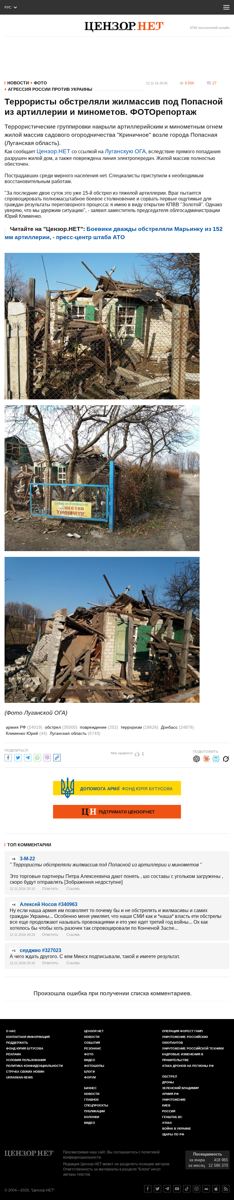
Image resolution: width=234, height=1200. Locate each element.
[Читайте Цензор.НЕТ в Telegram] (167, 1188)
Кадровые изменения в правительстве (182, 1057)
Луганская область (75, 733)
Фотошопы (94, 1065)
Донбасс (177, 727)
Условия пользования (26, 1060)
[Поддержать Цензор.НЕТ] (117, 812)
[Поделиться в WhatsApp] (37, 756)
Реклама (13, 1054)
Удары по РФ (173, 1134)
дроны (168, 1082)
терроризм (139, 727)
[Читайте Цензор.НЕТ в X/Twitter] (157, 1188)
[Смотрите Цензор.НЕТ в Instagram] (196, 1188)
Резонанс (92, 1048)
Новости (18, 82)
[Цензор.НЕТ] (124, 27)
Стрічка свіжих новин (25, 1071)
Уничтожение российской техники (193, 1048)
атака (167, 1122)
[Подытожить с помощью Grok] (225, 758)
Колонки (91, 1117)
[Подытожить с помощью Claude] (206, 758)
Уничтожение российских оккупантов (185, 1039)
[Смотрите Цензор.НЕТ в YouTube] (177, 1188)
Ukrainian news (19, 1077)
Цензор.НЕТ (53, 151)
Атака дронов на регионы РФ (188, 1065)
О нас (11, 1031)
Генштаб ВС (172, 1117)
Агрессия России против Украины (50, 89)
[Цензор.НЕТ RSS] (225, 1188)
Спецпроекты (96, 1105)
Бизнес (90, 1088)
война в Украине (176, 1128)
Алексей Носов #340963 (48, 904)
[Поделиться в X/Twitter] (18, 756)
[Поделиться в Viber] (47, 756)
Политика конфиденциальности (34, 1065)
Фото (40, 82)
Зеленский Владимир (180, 1088)
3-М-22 (27, 858)
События (92, 1042)
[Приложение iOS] (216, 1188)
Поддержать (17, 1042)
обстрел (61, 727)
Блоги (89, 1071)
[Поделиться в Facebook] (8, 756)
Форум (90, 1077)
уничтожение (174, 1099)
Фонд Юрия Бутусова (24, 1048)
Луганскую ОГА (125, 151)
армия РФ (24, 727)
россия (168, 1111)
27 (214, 83)
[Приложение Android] (206, 1188)
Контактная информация (28, 1037)
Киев (166, 1105)
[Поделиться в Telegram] (27, 756)
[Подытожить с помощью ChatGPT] (196, 758)
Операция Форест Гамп (182, 1031)
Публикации (94, 1111)
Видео (89, 1060)
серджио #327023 (40, 950)
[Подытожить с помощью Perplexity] (216, 758)
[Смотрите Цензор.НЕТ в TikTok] (186, 1188)
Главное (91, 1099)
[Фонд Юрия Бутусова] (117, 787)
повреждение (99, 727)
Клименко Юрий (26, 733)
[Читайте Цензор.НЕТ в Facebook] (147, 1188)
